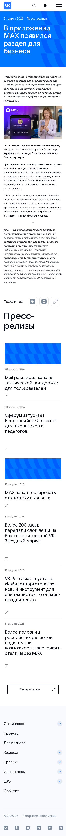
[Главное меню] (59, 5)
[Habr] (61, 828)
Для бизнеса (15, 742)
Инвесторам (14, 771)
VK (16, 816)
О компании (14, 723)
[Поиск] (34, 5)
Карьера (11, 752)
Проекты (11, 733)
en (45, 5)
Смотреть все (30, 689)
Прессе (10, 762)
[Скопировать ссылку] (55, 301)
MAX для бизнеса (37, 215)
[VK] (7, 5)
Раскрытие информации (39, 816)
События (11, 790)
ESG (7, 781)
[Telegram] (39, 828)
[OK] (17, 828)
